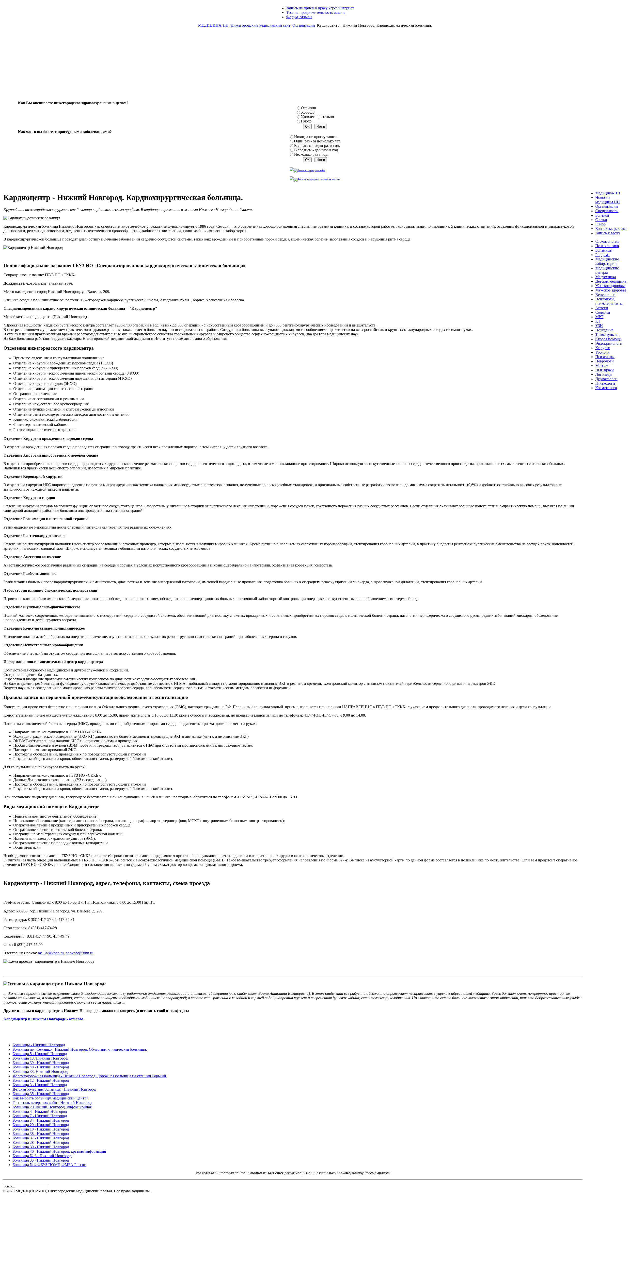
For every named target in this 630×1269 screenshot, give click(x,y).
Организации (303, 25)
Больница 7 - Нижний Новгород (40, 1116)
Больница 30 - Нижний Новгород (41, 1147)
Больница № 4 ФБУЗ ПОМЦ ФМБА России (49, 1165)
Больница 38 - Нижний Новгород (41, 1134)
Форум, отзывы (299, 17)
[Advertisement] (315, 66)
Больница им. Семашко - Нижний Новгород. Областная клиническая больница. (80, 1049)
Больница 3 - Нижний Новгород (40, 1085)
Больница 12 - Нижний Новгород (41, 1080)
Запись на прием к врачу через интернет (320, 8)
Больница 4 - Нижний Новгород (40, 1111)
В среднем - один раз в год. (317, 145)
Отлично (308, 108)
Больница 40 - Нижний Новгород (41, 1067)
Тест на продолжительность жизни (315, 12)
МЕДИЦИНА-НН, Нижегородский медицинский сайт (244, 25)
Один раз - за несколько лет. (317, 141)
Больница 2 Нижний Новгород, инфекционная (52, 1107)
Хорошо (308, 112)
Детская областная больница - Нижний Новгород (54, 1089)
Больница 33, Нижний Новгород (40, 1071)
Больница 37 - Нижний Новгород (41, 1138)
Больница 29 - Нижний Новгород (41, 1125)
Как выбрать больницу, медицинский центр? (50, 1098)
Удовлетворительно (317, 117)
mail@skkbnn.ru (51, 953)
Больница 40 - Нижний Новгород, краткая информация (59, 1151)
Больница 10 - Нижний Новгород (41, 1129)
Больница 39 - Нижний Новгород (41, 1063)
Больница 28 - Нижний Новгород (41, 1142)
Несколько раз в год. (311, 154)
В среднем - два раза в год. (316, 150)
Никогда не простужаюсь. (315, 137)
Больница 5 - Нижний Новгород (40, 1054)
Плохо (306, 121)
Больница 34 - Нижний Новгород (41, 1120)
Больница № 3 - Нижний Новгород (42, 1156)
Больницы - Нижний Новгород (39, 1045)
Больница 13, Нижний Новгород (40, 1058)
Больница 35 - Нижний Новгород (41, 1094)
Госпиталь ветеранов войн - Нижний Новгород (52, 1102)
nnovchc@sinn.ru (79, 953)
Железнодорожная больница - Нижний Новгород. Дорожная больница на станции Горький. (90, 1076)
